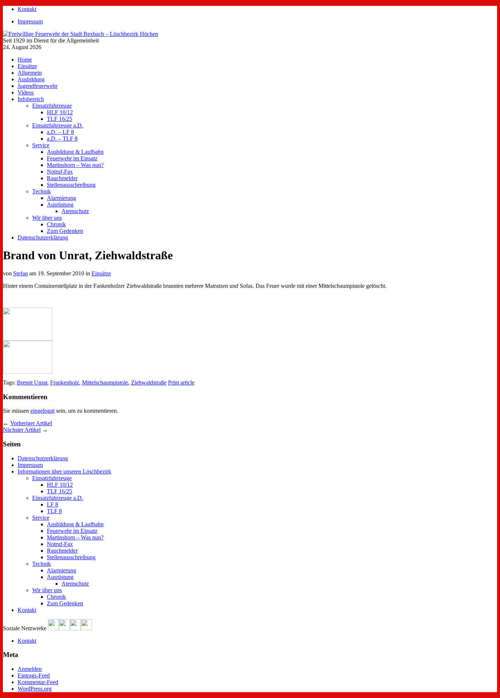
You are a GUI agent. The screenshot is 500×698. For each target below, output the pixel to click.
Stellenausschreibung (71, 185)
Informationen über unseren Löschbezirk (64, 471)
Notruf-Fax (60, 171)
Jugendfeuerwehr (37, 86)
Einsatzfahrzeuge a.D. (57, 125)
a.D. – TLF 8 (62, 138)
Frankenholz (64, 382)
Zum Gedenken (65, 231)
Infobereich (31, 99)
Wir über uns (47, 218)
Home (25, 59)
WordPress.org (35, 689)
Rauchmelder (62, 178)
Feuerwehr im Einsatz (72, 158)
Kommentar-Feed (38, 682)
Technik (41, 191)
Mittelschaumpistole (105, 382)
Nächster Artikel (22, 430)
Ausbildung (31, 79)
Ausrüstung (60, 204)
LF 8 (52, 504)
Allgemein (30, 73)
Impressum (30, 21)
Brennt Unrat (32, 382)
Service (40, 145)
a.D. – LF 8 (60, 132)
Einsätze (27, 66)
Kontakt (27, 9)
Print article (181, 382)
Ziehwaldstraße (149, 382)
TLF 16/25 (59, 119)
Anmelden (30, 669)
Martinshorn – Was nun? (75, 165)
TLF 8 (54, 511)
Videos (26, 92)
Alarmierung (61, 198)
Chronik (56, 224)
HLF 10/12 (60, 112)
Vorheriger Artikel (31, 423)
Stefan (20, 273)
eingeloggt (42, 411)
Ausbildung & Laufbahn (75, 152)
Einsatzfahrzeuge (52, 106)
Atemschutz (75, 211)
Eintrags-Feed (34, 675)
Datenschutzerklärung (43, 237)
